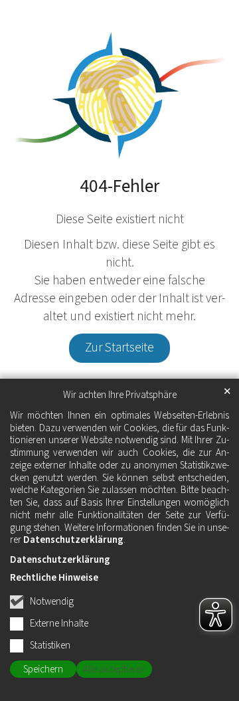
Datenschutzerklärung (73, 540)
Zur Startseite (119, 347)
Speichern (43, 669)
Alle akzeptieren (114, 669)
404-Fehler (119, 187)
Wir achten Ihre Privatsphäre (120, 395)
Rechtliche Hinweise (54, 578)
